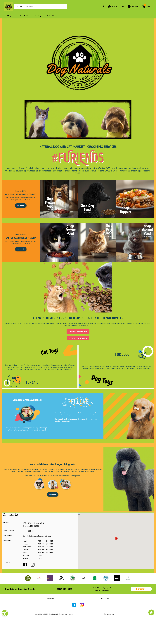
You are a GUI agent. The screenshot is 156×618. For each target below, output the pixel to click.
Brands (23, 16)
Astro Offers (52, 16)
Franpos (117, 614)
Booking (38, 16)
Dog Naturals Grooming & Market (20, 589)
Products (50, 598)
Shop (9, 16)
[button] (4, 613)
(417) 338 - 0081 (30, 531)
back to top (142, 589)
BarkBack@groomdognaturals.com (37, 536)
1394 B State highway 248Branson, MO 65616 (102, 589)
